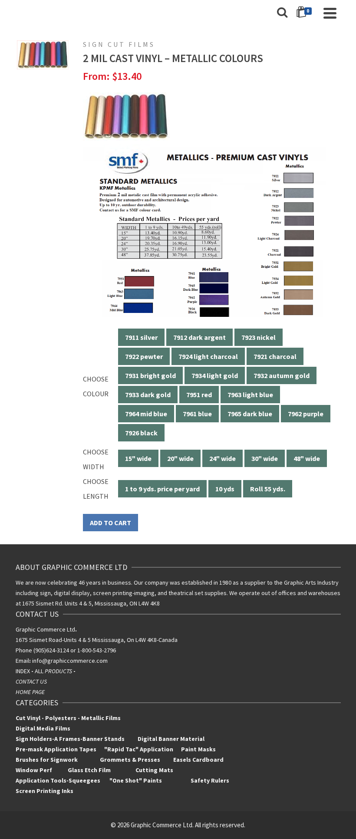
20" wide (180, 458)
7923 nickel (258, 337)
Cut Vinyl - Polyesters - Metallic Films (68, 718)
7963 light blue (250, 394)
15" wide (138, 458)
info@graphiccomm (57, 661)
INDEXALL (46, 671)
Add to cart (110, 522)
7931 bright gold (150, 375)
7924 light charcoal (208, 356)
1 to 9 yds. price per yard (162, 488)
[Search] (282, 13)
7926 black (141, 432)
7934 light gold (214, 375)
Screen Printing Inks (45, 791)
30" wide (264, 458)
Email (22, 661)
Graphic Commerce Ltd (46, 629)
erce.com (95, 661)
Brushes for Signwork (47, 759)
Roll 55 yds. (267, 488)
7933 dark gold (148, 394)
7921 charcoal (275, 356)
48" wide (306, 458)
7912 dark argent (199, 337)
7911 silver (141, 337)
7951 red (199, 394)
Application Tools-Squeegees (62, 780)
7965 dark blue (249, 413)
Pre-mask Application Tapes (56, 749)
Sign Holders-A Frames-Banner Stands (70, 739)
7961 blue (197, 413)
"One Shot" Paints (136, 780)
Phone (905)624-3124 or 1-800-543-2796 (66, 650)
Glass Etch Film (89, 770)
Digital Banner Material (171, 739)
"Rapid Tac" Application (139, 749)
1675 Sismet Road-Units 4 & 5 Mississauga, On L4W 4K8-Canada (97, 640)
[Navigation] (330, 13)
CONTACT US (31, 681)
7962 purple (305, 413)
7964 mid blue (146, 413)
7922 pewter (144, 356)
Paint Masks (198, 749)
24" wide (222, 458)
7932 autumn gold (282, 375)
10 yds (224, 488)
